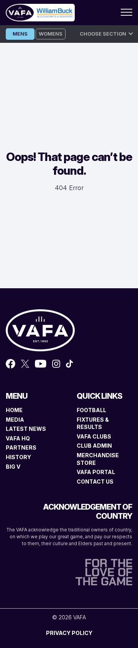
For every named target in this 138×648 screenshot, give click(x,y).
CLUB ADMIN (94, 445)
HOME (14, 410)
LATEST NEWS (26, 429)
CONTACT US (95, 481)
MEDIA (15, 419)
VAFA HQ (18, 438)
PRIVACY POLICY (69, 633)
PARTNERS (21, 447)
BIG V (13, 466)
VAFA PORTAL (96, 472)
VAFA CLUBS (94, 436)
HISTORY (18, 457)
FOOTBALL (91, 410)
